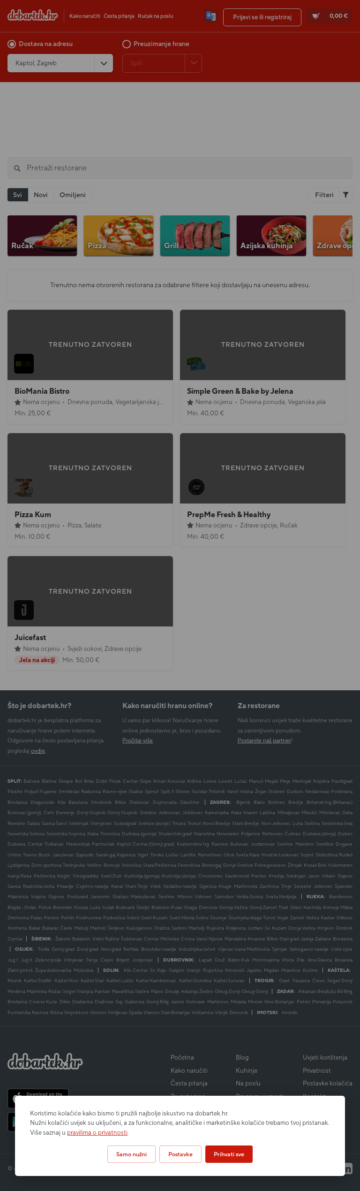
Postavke (180, 1154)
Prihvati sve (229, 1154)
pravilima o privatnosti (97, 1132)
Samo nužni (131, 1154)
